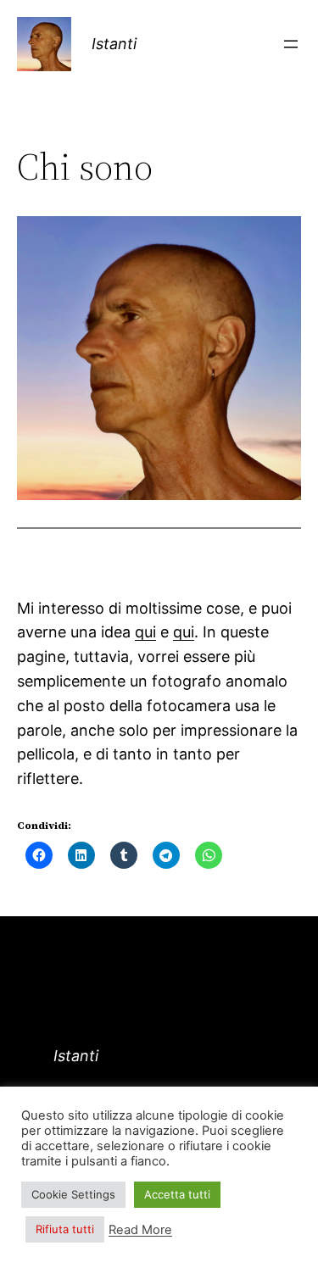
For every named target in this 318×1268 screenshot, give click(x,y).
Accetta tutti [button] (177, 1194)
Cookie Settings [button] (73, 1194)
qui (145, 632)
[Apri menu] (291, 44)
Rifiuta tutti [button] (65, 1229)
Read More (140, 1229)
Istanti (114, 44)
